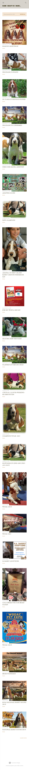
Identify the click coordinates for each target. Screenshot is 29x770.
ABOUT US (11, 6)
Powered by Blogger (15, 762)
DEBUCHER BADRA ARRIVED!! (13, 167)
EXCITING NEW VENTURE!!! (11, 339)
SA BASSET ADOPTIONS (10, 561)
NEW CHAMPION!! (8, 220)
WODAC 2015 (6, 534)
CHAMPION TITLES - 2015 (11, 436)
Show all (22, 14)
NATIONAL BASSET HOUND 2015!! (14, 730)
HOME (4, 6)
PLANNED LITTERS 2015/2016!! (12, 365)
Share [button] (3, 48)
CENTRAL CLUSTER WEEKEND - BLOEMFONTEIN (13, 393)
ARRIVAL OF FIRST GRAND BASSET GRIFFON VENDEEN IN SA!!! (13, 275)
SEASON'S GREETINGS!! (10, 46)
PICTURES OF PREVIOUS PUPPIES (13, 99)
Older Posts (23, 738)
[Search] (26, 2)
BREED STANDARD (9, 674)
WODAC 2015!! (7, 507)
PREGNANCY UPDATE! (10, 72)
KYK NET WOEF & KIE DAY (11, 310)
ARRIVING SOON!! (8, 193)
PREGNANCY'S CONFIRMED (12, 125)
